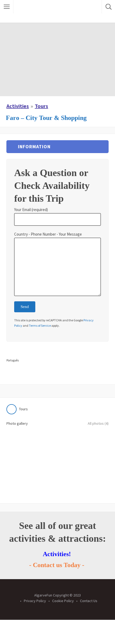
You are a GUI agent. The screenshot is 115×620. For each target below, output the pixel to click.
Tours (41, 106)
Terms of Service (40, 325)
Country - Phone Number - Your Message (48, 234)
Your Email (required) (31, 209)
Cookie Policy (63, 600)
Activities (17, 106)
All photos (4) (98, 423)
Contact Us (88, 600)
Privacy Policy (35, 600)
